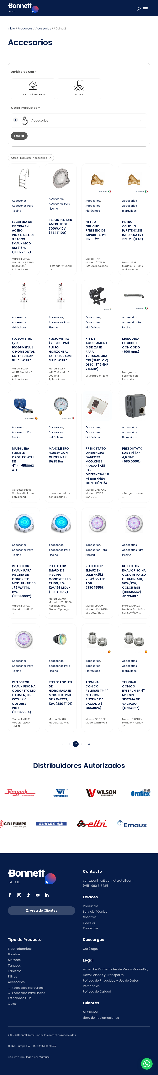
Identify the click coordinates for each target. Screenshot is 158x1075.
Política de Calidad (97, 991)
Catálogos (90, 949)
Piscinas (79, 94)
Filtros (12, 976)
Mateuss (44, 1057)
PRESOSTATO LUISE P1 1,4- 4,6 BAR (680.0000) (132, 455)
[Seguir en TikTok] (28, 895)
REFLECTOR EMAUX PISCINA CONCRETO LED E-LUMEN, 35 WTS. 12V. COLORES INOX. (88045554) (24, 697)
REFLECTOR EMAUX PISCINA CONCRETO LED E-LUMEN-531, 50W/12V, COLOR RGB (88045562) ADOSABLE (134, 581)
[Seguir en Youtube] (37, 895)
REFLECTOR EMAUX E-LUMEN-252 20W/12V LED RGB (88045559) (96, 577)
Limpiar (19, 136)
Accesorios (43, 28)
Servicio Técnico (95, 911)
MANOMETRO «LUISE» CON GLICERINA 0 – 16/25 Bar (59, 455)
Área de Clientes (43, 910)
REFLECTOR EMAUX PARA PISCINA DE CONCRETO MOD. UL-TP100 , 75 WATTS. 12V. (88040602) (24, 581)
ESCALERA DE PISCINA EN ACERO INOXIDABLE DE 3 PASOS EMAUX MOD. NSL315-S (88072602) (23, 237)
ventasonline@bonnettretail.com (108, 880)
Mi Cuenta (90, 1012)
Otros (12, 1003)
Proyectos (90, 928)
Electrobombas (20, 949)
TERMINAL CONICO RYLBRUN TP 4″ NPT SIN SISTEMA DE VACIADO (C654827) (133, 695)
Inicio (11, 28)
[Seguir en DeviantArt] (47, 895)
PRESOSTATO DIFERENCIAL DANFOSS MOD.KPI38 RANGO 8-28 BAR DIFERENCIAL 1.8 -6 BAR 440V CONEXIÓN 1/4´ (97, 465)
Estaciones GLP (19, 998)
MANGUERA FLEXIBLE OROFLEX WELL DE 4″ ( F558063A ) (23, 459)
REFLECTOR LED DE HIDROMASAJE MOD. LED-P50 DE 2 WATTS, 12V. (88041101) (60, 693)
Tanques (14, 965)
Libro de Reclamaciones (101, 1017)
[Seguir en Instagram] (19, 895)
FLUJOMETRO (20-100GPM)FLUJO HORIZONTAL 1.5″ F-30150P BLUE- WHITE (23, 350)
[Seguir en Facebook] (10, 895)
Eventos (89, 923)
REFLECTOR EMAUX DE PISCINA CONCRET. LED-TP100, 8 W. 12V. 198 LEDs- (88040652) (60, 579)
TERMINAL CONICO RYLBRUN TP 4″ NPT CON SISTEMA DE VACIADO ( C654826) (97, 695)
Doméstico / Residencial (32, 94)
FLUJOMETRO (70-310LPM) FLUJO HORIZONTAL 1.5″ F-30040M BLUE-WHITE (60, 350)
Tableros (14, 971)
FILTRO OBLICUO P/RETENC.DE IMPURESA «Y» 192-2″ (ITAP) (132, 230)
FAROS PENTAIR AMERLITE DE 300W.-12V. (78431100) (60, 226)
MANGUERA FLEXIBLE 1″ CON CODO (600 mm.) (131, 345)
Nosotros (90, 917)
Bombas (14, 954)
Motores (14, 960)
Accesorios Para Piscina (28, 993)
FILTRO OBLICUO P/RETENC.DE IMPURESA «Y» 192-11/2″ (96, 230)
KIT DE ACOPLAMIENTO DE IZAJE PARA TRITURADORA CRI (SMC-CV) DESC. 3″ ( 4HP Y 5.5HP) (97, 354)
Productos (25, 28)
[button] (147, 1064)
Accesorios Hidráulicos (28, 988)
